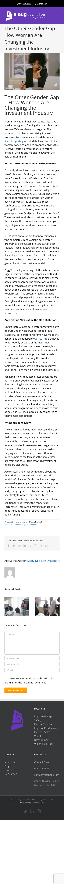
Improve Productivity (46, 728)
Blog (6, 766)
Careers (8, 770)
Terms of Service (39, 802)
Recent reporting (14, 141)
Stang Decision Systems (17, 522)
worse (37, 338)
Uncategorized (17, 524)
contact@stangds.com (46, 774)
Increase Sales (42, 732)
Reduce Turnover (44, 724)
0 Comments (31, 524)
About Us (9, 762)
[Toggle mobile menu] (58, 11)
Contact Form (42, 762)
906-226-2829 (41, 768)
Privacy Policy (24, 802)
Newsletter (10, 774)
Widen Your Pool (43, 743)
